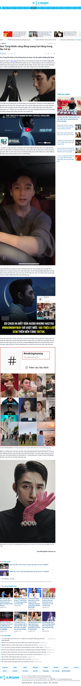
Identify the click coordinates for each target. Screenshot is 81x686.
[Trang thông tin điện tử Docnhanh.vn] (40, 3)
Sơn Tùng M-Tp (5, 578)
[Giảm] (9, 53)
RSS (50, 682)
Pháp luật (11, 8)
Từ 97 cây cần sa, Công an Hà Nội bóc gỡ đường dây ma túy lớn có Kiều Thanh (26, 647)
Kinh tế (22, 8)
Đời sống (64, 8)
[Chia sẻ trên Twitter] (49, 53)
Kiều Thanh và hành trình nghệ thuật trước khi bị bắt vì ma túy (21, 661)
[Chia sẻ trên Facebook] (46, 53)
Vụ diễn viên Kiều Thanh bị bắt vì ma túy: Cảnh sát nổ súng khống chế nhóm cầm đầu (27, 652)
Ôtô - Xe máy (57, 8)
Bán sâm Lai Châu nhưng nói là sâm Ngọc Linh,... (35, 40)
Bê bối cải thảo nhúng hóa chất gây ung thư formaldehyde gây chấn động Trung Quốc (27, 649)
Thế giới (17, 8)
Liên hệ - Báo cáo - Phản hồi (40, 682)
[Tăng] (14, 53)
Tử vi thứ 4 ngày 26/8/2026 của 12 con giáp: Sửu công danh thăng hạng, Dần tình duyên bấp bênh (28, 639)
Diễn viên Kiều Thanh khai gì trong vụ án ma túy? (18, 657)
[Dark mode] (77, 8)
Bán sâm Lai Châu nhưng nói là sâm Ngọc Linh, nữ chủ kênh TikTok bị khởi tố (25, 654)
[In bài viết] (54, 53)
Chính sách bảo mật (27, 682)
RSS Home (55, 682)
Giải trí (34, 8)
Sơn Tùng (12, 578)
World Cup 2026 (66, 671)
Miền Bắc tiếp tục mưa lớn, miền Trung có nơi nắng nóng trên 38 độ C (23, 645)
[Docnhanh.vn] (9, 678)
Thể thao (45, 8)
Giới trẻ (51, 8)
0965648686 (53, 679)
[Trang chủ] (1, 8)
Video (15, 667)
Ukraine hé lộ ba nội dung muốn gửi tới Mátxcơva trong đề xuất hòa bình (24, 642)
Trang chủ (5, 667)
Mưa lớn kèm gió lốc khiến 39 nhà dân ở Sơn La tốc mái (20, 659)
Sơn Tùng (14, 61)
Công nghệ (71, 8)
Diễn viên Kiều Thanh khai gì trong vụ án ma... (63, 40)
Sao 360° (28, 8)
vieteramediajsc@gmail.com (65, 679)
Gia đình (39, 8)
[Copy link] (51, 53)
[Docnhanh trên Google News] (3, 53)
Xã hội (5, 8)
